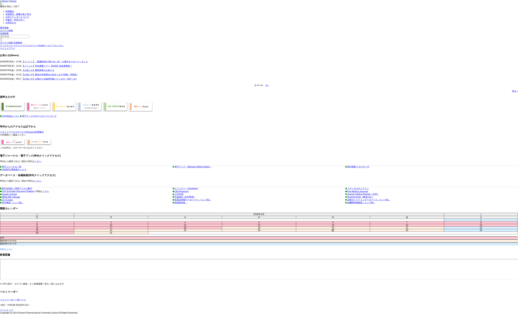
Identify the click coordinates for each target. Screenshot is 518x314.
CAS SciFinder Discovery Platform (18, 191)
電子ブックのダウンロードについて (39, 116)
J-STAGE (179, 194)
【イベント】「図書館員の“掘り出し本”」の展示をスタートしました (55, 61)
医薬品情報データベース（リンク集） (192, 200)
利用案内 (9, 11)
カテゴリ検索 (6, 30)
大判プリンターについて (17, 17)
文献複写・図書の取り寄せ (18, 14)
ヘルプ (49, 45)
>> (481, 214)
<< (37, 214)
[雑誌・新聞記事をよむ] (115, 111)
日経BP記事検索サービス (13, 169)
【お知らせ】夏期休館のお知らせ (38, 70)
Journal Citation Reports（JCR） (363, 194)
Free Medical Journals (357, 191)
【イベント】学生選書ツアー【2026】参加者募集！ (47, 66)
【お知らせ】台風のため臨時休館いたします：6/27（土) (49, 79)
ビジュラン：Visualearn (186, 188)
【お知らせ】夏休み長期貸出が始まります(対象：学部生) (49, 74)
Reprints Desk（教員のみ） (360, 197)
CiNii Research (181, 191)
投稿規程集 (181, 202)
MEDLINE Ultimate (10, 197)
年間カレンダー (6, 249)
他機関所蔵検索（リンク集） (361, 202)
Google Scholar (9, 194)
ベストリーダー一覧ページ (13, 300)
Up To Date (7, 200)
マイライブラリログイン (25, 45)
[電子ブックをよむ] (140, 111)
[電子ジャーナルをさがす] (38, 111)
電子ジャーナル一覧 (11, 167)
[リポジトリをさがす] (90, 111)
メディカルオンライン (358, 188)
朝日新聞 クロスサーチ (358, 167)
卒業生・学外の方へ (15, 20)
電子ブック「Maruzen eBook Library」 (193, 167)
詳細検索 (4, 33)
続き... (515, 91)
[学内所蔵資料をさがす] (13, 111)
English (41, 45)
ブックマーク (6, 45)
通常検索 (4, 28)
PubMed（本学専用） (185, 197)
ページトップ (6, 310)
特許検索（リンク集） (12, 202)
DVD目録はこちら (10, 116)
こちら (38, 161)
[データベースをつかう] (64, 111)
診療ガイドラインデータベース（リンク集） (368, 200)
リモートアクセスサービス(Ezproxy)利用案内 (22, 132)
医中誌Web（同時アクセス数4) (16, 188)
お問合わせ (10, 23)
